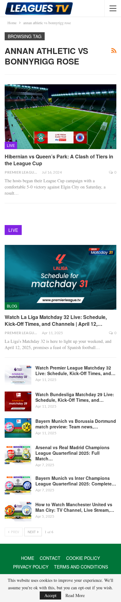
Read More (75, 595)
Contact (50, 558)
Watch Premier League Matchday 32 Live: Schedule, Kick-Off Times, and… (75, 370)
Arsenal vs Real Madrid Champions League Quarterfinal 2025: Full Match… (72, 453)
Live (11, 145)
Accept (50, 595)
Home (27, 558)
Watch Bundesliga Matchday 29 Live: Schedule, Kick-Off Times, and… (74, 397)
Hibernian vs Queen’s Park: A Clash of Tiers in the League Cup (59, 160)
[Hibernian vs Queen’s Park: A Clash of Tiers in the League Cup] (60, 116)
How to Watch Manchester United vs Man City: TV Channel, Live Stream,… (74, 507)
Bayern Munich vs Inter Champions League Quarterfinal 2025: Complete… (75, 481)
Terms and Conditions (81, 567)
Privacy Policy (30, 567)
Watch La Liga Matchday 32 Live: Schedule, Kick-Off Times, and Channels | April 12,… (56, 320)
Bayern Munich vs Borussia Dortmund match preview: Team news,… (75, 424)
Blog (12, 305)
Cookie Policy (83, 558)
